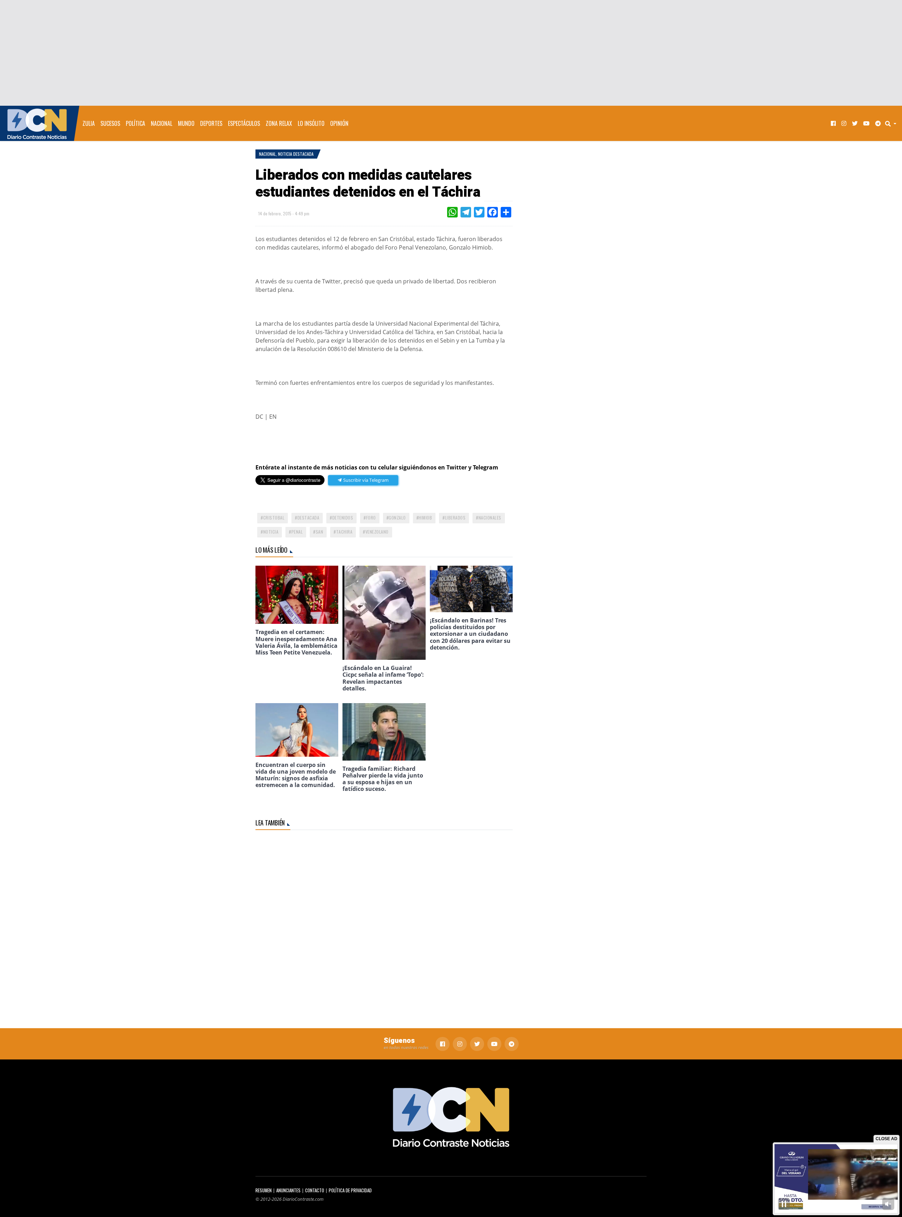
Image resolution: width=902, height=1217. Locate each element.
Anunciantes (288, 1190)
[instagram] (844, 123)
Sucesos (110, 123)
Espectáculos (244, 123)
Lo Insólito (311, 123)
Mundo (186, 123)
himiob (425, 518)
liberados (455, 518)
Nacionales (489, 518)
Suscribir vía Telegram (365, 480)
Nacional (161, 123)
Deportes (211, 123)
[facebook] (833, 123)
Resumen (263, 1190)
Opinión (339, 123)
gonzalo (397, 518)
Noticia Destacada (296, 154)
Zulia (88, 123)
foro (371, 518)
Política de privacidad (350, 1190)
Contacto (314, 1190)
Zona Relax (279, 123)
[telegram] (878, 123)
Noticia (271, 532)
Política (135, 123)
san (319, 532)
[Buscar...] (893, 123)
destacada (308, 518)
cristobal (274, 518)
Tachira (344, 532)
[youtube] (866, 123)
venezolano (377, 532)
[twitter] (854, 123)
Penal (297, 532)
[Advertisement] (451, 53)
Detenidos (342, 518)
